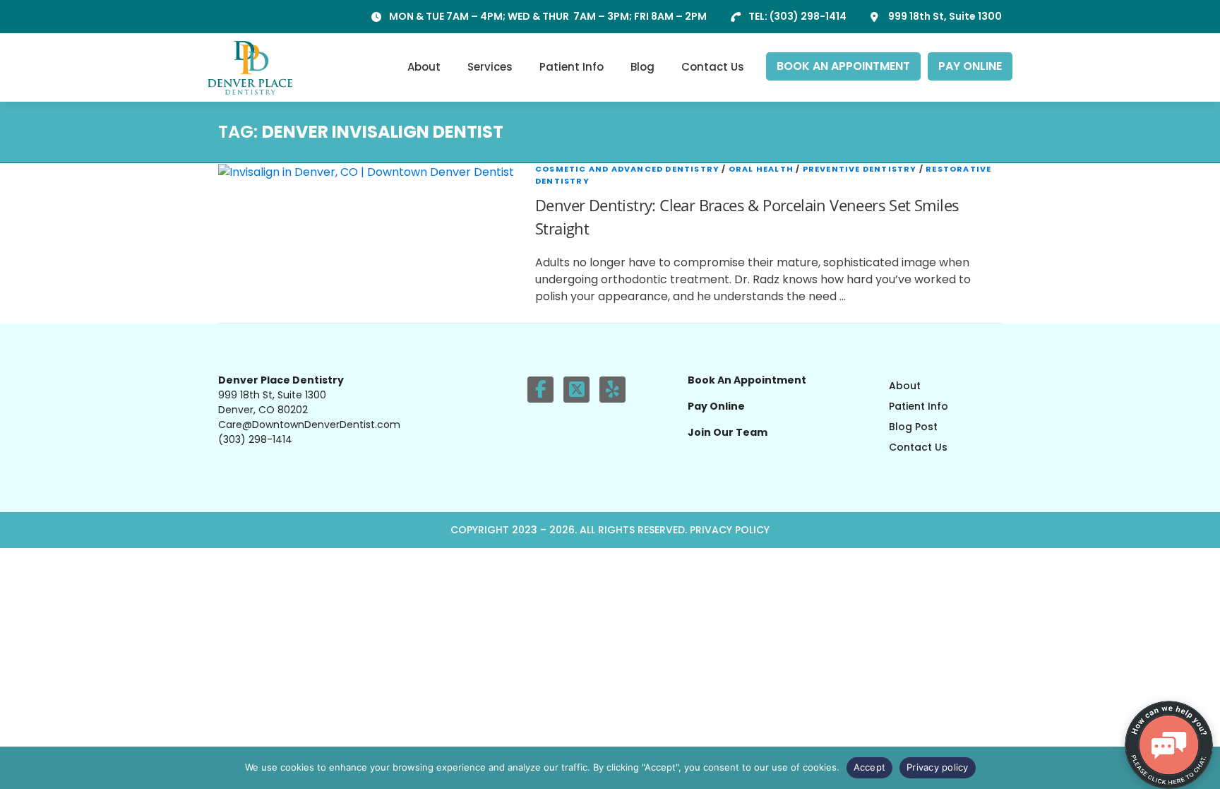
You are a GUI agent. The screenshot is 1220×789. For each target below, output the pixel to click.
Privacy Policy (730, 530)
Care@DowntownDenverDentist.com (309, 424)
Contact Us (712, 66)
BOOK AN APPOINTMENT (843, 66)
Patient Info (571, 66)
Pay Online (716, 406)
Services (490, 66)
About (424, 66)
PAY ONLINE (970, 66)
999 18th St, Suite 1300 (945, 16)
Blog (642, 66)
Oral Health (761, 168)
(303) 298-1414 (808, 16)
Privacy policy (938, 767)
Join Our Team (727, 432)
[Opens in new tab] (540, 389)
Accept (870, 767)
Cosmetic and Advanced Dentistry (627, 168)
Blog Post (913, 427)
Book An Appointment (747, 380)
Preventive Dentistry (860, 168)
